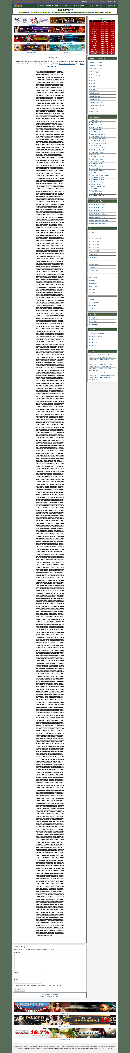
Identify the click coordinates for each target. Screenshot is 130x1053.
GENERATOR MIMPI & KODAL (49, 996)
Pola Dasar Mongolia (105, 366)
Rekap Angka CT (94, 251)
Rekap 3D (112, 5)
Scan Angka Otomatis (95, 239)
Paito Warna (40, 5)
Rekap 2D (104, 5)
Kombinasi (92, 280)
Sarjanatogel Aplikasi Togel (23, 1)
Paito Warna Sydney (96, 159)
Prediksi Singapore (94, 72)
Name (16, 972)
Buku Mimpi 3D (93, 343)
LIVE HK (102, 1)
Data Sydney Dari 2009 (97, 148)
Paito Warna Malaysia (67, 64)
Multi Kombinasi (93, 286)
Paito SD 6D (59, 5)
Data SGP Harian (95, 129)
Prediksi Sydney (94, 78)
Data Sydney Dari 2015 (97, 150)
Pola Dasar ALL (93, 270)
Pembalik (91, 299)
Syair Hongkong (93, 324)
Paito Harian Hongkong (97, 177)
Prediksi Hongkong (94, 75)
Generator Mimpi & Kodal (96, 333)
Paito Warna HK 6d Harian (98, 143)
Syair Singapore (93, 321)
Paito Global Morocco (97, 195)
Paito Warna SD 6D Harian (98, 157)
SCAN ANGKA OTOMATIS (50, 994)
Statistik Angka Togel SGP (97, 205)
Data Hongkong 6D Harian (98, 138)
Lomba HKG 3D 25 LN (95, 65)
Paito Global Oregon (96, 189)
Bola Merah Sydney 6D (97, 186)
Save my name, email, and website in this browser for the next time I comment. (39, 985)
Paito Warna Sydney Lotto (106, 375)
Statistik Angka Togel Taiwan (97, 217)
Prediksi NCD (93, 108)
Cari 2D (91, 308)
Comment (17, 952)
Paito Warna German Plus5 (98, 173)
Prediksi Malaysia (94, 99)
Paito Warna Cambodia (97, 161)
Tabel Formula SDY (96, 125)
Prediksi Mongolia (94, 93)
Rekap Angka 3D (94, 245)
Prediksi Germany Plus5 (96, 102)
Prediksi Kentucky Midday (96, 105)
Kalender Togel (93, 264)
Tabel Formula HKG (96, 122)
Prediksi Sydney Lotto (105, 364)
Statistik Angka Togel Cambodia (98, 220)
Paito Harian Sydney (96, 182)
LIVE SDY (84, 1)
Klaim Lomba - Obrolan (95, 69)
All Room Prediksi (94, 111)
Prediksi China (93, 87)
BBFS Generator (94, 277)
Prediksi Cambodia (94, 84)
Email (16, 979)
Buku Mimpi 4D (93, 346)
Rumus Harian (93, 236)
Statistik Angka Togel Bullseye (98, 223)
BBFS (97, 5)
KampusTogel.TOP (101, 1048)
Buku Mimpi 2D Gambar (96, 337)
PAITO (92, 5)
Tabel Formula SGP (96, 120)
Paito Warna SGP (95, 132)
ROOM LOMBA (112, 1)
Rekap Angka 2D (94, 242)
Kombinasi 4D (93, 283)
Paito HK (76, 5)
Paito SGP (84, 5)
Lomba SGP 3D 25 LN (95, 62)
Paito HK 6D (49, 5)
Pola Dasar (92, 267)
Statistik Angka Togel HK (96, 208)
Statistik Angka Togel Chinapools (98, 214)
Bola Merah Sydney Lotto (107, 357)
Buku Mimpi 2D (93, 340)
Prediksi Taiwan (93, 81)
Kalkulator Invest (94, 302)
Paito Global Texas (96, 191)
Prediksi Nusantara (94, 96)
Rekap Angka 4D (94, 248)
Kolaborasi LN (93, 289)
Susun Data (92, 305)
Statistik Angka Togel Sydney (97, 211)
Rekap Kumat (93, 254)
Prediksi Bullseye (94, 90)
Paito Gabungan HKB (96, 193)
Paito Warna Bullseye (97, 166)
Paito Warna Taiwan (96, 163)
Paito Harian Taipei (104, 362)
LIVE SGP (93, 1)
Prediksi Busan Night (105, 373)
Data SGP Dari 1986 (96, 127)
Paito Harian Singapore (97, 179)
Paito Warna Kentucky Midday (99, 175)
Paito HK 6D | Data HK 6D (98, 141)
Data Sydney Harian (96, 152)
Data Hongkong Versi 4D (97, 134)
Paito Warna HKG (95, 145)
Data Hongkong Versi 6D (97, 136)
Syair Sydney (93, 318)
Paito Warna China (96, 168)
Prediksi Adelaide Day (104, 355)
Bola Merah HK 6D (96, 184)
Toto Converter (93, 257)
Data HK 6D (68, 5)
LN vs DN (92, 292)
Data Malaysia (50, 57)
